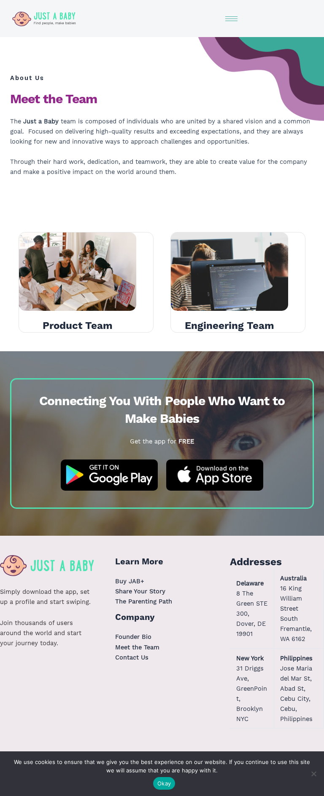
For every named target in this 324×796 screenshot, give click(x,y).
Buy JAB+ (129, 581)
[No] (313, 773)
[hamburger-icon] (231, 18)
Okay (164, 783)
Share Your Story (140, 591)
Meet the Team (137, 647)
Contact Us (131, 657)
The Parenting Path (143, 601)
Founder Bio (133, 637)
